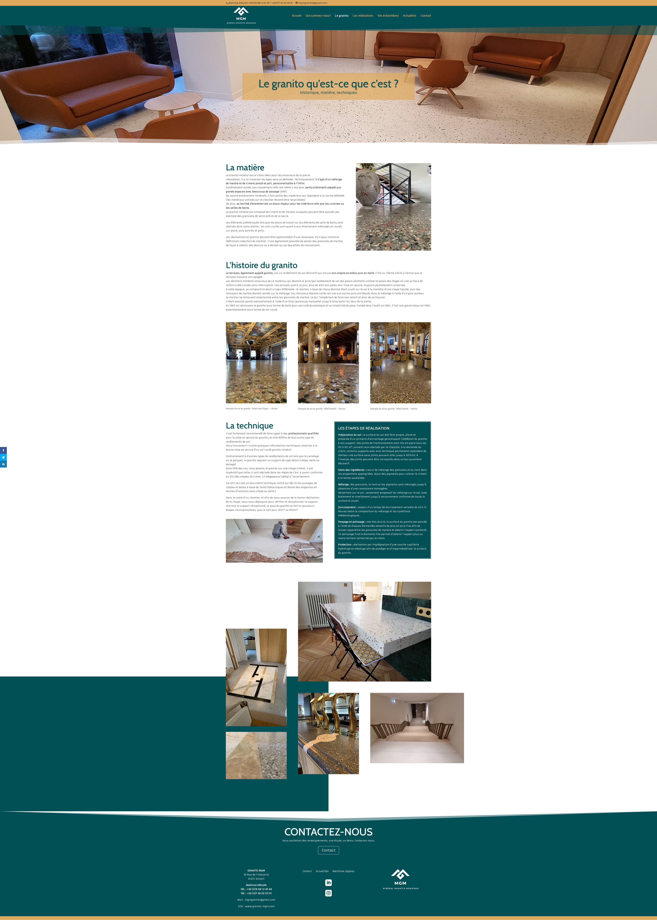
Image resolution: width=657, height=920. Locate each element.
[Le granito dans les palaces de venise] (256, 363)
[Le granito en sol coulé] (274, 541)
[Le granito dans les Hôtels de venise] (328, 363)
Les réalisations (363, 15)
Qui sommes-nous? (318, 15)
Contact (426, 15)
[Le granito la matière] (393, 207)
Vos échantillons (388, 15)
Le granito (342, 15)
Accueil (296, 15)
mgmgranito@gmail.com (260, 899)
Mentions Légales (343, 871)
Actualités (409, 15)
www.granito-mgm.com (260, 906)
